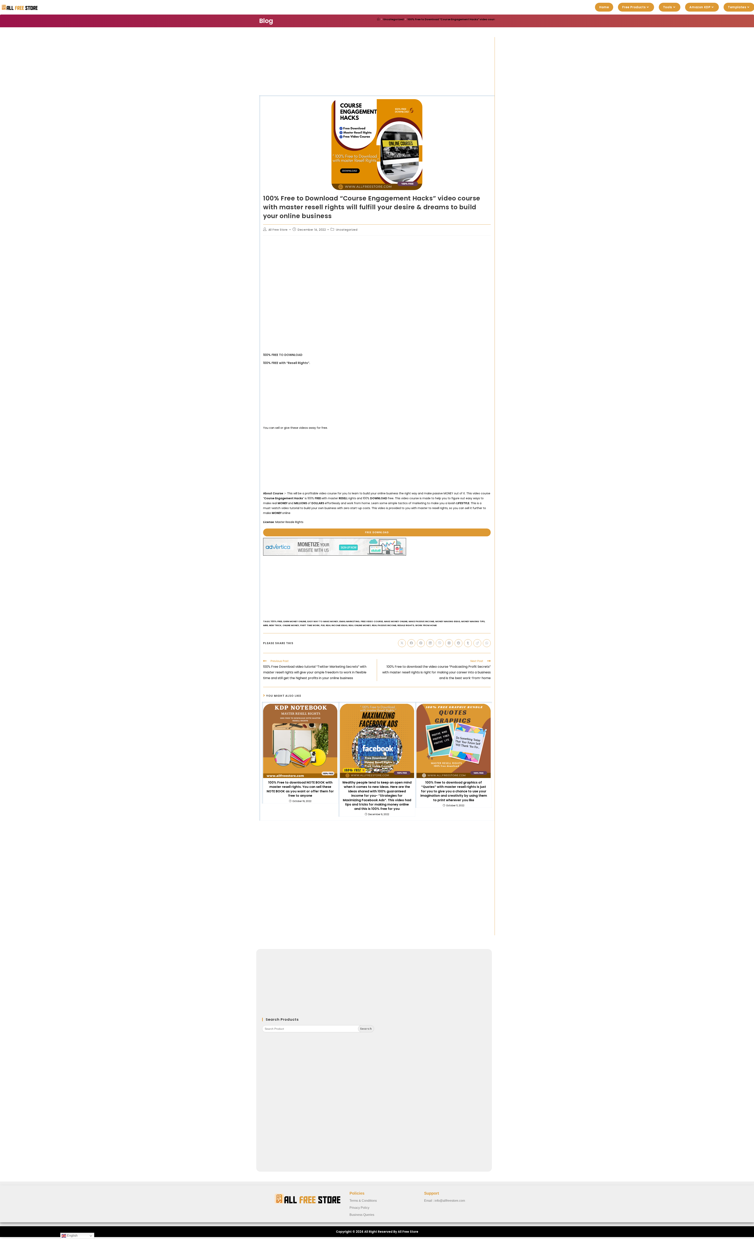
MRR (265, 625)
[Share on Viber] (440, 643)
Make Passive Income (421, 621)
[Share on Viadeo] (477, 643)
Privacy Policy (359, 1207)
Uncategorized (347, 230)
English (72, 1235)
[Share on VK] (449, 643)
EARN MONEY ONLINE (294, 621)
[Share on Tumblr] (468, 643)
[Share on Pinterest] (421, 643)
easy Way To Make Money (322, 621)
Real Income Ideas (336, 625)
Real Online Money (360, 625)
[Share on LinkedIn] (430, 643)
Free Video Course (372, 621)
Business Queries (362, 1214)
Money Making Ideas (447, 621)
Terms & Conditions (363, 1200)
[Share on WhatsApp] (487, 643)
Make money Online (395, 621)
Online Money (291, 625)
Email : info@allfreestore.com (444, 1200)
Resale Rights (405, 625)
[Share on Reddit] (458, 643)
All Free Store (278, 230)
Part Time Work (310, 625)
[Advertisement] (377, 66)
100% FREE (276, 621)
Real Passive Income (384, 625)
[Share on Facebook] (411, 643)
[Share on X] (402, 643)
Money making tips (473, 621)
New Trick (275, 625)
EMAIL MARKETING (349, 621)
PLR (323, 625)
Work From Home (426, 625)
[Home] (378, 19)
